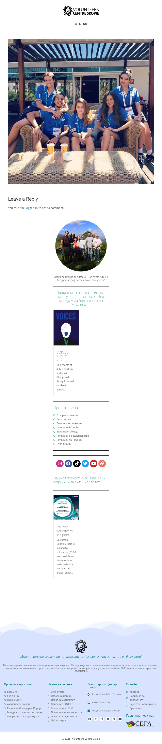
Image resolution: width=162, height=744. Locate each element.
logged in (31, 208)
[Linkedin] (114, 719)
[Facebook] (68, 463)
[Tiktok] (77, 463)
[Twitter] (85, 463)
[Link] (102, 463)
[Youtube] (93, 463)
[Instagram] (60, 463)
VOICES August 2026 (63, 356)
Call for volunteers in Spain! (65, 531)
